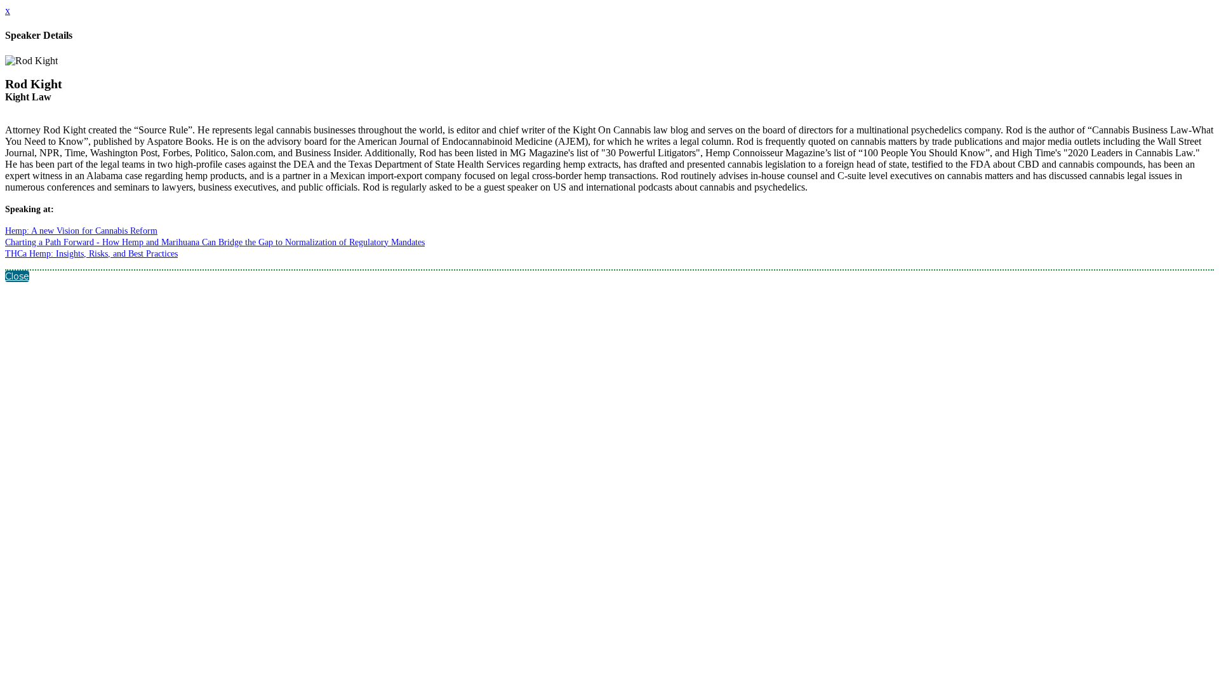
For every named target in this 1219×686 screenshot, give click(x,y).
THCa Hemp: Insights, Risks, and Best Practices (91, 254)
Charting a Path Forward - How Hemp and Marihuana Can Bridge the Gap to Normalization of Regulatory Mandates (215, 242)
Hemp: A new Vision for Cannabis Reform (81, 231)
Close (17, 276)
